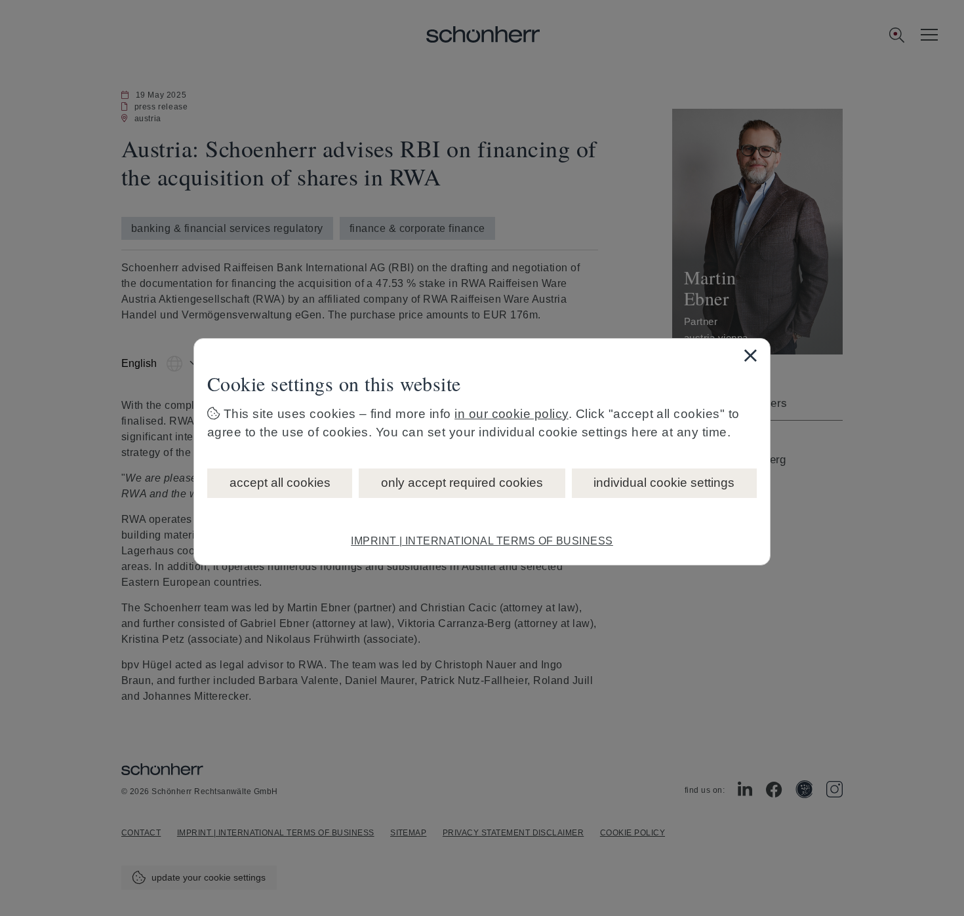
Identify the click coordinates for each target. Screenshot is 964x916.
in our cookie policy (511, 414)
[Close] (750, 355)
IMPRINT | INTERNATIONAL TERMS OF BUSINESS (482, 540)
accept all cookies (280, 482)
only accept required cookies (462, 482)
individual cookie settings (663, 482)
